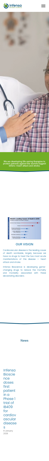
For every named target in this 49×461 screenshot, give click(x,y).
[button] (42, 348)
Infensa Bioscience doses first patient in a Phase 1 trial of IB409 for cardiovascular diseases (10, 399)
